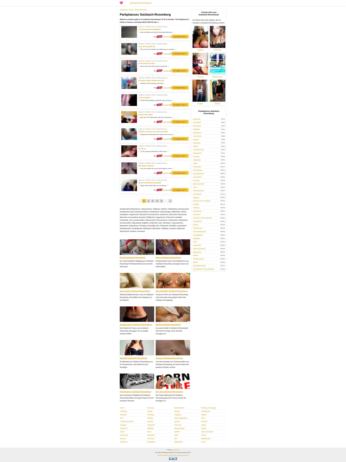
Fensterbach (197, 221)
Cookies (177, 455)
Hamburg (123, 411)
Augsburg (177, 415)
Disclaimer (186, 455)
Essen (122, 432)
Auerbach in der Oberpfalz (202, 218)
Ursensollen (197, 136)
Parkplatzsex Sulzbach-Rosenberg (135, 392)
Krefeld (176, 432)
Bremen (123, 438)
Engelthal (196, 238)
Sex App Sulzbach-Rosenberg (169, 392)
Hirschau (196, 156)
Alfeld (195, 163)
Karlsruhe (150, 438)
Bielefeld (150, 428)
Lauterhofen (197, 177)
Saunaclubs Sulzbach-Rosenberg (135, 291)
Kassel (203, 428)
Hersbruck (196, 214)
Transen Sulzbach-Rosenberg (169, 358)
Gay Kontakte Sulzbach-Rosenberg (172, 291)
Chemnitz (177, 425)
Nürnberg (150, 415)
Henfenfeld (197, 245)
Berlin (122, 408)
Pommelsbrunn (198, 174)
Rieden (195, 225)
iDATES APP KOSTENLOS (141, 3)
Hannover (123, 442)
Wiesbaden (151, 442)
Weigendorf (197, 153)
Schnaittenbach (198, 191)
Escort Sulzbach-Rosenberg (132, 257)
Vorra (195, 187)
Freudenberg (197, 170)
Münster (177, 411)
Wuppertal (151, 425)
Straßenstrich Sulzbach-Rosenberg (136, 325)
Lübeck (204, 415)
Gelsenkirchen (179, 408)
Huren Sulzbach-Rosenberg (168, 257)
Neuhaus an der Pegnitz (201, 201)
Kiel (175, 438)
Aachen (177, 421)
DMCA (181, 455)
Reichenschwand (199, 249)
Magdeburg (178, 442)
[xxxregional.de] (121, 4)
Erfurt (203, 418)
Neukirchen (197, 133)
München (123, 415)
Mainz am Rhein (207, 432)
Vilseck (195, 146)
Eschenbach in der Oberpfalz (203, 269)
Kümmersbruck (198, 150)
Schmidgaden (198, 235)
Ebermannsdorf (198, 184)
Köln (121, 418)
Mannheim (151, 435)
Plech (195, 242)
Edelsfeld (196, 129)
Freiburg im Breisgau (208, 408)
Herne (203, 442)
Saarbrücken (205, 438)
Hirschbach (197, 167)
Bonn (149, 432)
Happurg (196, 197)
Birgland (196, 139)
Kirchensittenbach (199, 232)
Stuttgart (123, 425)
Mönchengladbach (181, 418)
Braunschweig (179, 428)
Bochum (150, 421)
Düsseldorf (124, 435)
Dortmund (123, 428)
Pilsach (195, 255)
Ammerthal (197, 122)
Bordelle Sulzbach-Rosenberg (133, 358)
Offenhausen (197, 228)
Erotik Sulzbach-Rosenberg (168, 325)
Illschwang (197, 126)
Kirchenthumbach (199, 266)
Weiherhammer (198, 259)
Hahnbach (196, 119)
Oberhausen (205, 411)
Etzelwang (196, 143)
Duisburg (150, 408)
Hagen (203, 425)
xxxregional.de (175, 449)
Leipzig (149, 411)
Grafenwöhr (197, 252)
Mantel (195, 262)
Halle (176, 435)
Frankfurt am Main (126, 421)
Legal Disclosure (161, 455)
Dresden (150, 418)
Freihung (196, 180)
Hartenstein (197, 194)
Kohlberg (196, 208)
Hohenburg (197, 211)
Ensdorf (196, 204)
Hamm (203, 435)
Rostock (204, 421)
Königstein (197, 160)
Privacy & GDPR (170, 455)
